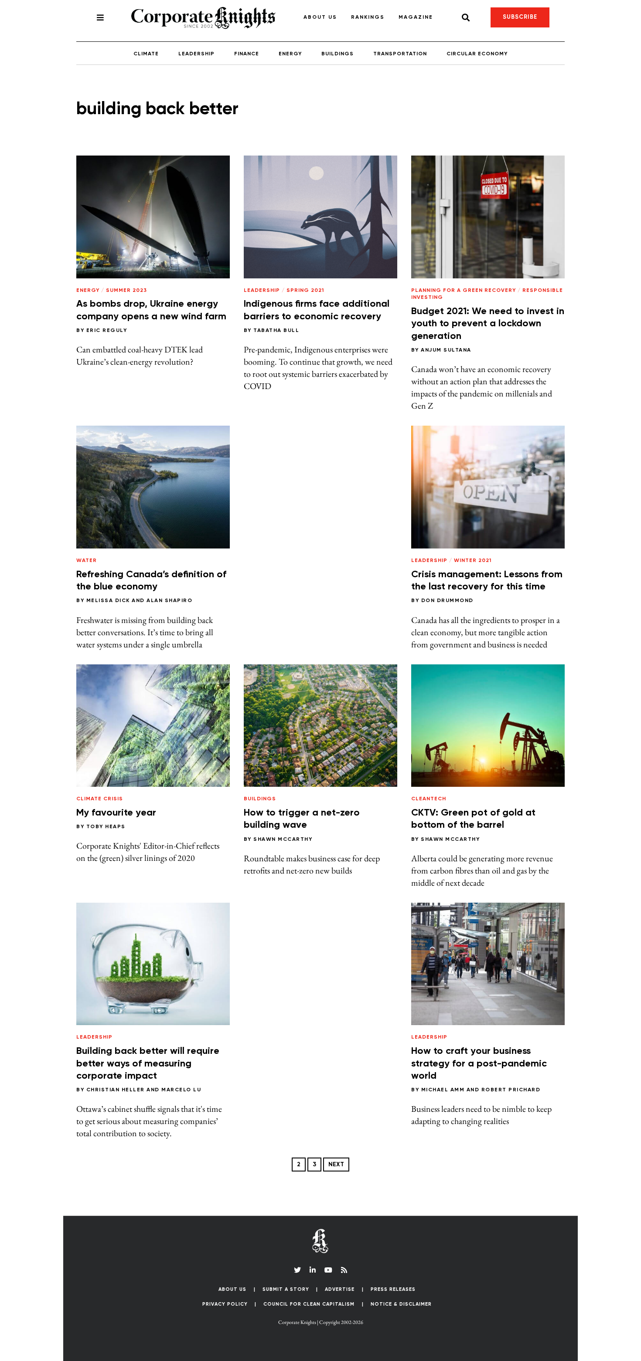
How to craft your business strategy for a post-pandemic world (479, 1063)
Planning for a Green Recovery (463, 290)
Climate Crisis (99, 799)
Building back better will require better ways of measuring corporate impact (147, 1063)
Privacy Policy (225, 1304)
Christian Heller (115, 1090)
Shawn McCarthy (282, 839)
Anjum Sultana (446, 350)
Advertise (340, 1289)
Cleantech (428, 799)
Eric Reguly (106, 330)
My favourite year (116, 813)
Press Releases (393, 1289)
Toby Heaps (106, 826)
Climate (146, 54)
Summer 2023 (126, 290)
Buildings (337, 54)
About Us (320, 17)
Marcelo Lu (181, 1090)
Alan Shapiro (169, 600)
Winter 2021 (472, 560)
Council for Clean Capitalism (309, 1304)
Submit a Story (286, 1289)
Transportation (400, 54)
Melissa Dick (108, 600)
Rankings (368, 17)
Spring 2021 (305, 290)
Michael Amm (443, 1090)
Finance (246, 54)
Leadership (196, 54)
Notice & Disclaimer (401, 1304)
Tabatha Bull (276, 330)
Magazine (416, 17)
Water (86, 560)
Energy (290, 54)
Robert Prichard (511, 1090)
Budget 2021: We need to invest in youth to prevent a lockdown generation (487, 324)
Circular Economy (477, 54)
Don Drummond (447, 600)
